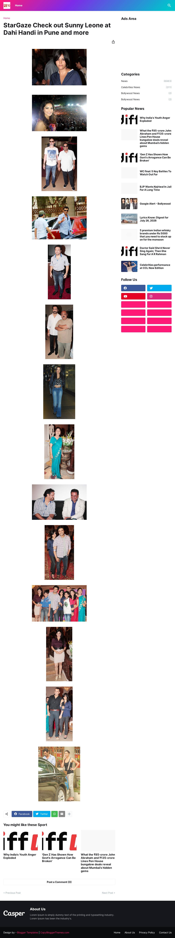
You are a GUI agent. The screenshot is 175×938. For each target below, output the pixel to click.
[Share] (112, 42)
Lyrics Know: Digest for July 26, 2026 (154, 219)
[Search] (169, 5)
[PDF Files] (159, 321)
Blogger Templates (27, 932)
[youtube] (133, 296)
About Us (130, 932)
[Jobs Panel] (133, 312)
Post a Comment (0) (59, 882)
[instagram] (159, 296)
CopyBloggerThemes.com (54, 932)
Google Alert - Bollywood (155, 203)
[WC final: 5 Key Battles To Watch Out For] (129, 172)
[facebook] (133, 288)
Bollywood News (146, 93)
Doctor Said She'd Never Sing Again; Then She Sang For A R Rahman (155, 251)
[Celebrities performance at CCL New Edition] (129, 266)
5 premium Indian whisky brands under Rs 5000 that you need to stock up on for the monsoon (155, 235)
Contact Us (165, 932)
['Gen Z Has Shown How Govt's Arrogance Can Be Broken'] (59, 840)
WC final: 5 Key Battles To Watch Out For (155, 173)
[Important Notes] (133, 329)
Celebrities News (146, 87)
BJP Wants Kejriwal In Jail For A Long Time (155, 188)
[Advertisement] (146, 45)
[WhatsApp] (54, 814)
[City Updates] (133, 321)
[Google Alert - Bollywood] (129, 203)
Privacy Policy (147, 932)
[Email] (62, 814)
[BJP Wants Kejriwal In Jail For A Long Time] (129, 188)
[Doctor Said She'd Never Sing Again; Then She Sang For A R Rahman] (129, 251)
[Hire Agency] (159, 329)
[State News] (159, 312)
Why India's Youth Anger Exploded (19, 856)
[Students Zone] (159, 304)
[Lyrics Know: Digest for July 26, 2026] (129, 219)
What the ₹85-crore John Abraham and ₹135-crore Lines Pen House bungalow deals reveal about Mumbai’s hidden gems (98, 863)
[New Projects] (133, 304)
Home (18, 5)
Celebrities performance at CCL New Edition (155, 266)
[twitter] (159, 288)
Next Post (107, 892)
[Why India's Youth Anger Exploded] (20, 840)
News (146, 81)
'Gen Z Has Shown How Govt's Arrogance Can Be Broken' (59, 858)
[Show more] (69, 814)
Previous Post (13, 892)
